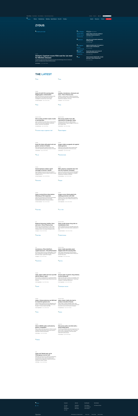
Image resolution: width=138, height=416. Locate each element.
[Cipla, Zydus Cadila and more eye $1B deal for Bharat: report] (38, 261)
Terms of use (87, 414)
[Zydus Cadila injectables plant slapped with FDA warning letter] (62, 235)
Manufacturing (61, 221)
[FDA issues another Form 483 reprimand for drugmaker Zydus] (59, 105)
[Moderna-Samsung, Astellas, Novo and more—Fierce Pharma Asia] (38, 210)
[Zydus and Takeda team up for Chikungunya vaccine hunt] (37, 340)
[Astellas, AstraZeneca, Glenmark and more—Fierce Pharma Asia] (59, 79)
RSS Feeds (77, 408)
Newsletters (77, 405)
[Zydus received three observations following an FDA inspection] (38, 180)
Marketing (60, 324)
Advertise (65, 406)
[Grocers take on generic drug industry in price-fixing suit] (60, 261)
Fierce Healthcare (87, 406)
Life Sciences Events (97, 405)
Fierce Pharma (87, 408)
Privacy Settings (100, 414)
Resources (76, 406)
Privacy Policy (94, 414)
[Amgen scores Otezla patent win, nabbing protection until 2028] (60, 180)
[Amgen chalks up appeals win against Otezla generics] (62, 130)
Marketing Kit (66, 408)
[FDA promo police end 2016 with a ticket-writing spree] (60, 312)
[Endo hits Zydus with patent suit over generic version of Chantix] (43, 130)
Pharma (36, 91)
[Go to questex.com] (38, 414)
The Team (65, 405)
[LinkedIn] (36, 405)
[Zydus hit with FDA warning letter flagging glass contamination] (36, 79)
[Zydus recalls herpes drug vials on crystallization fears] (61, 210)
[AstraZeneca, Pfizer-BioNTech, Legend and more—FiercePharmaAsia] (38, 235)
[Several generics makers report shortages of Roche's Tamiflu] (37, 155)
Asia (36, 221)
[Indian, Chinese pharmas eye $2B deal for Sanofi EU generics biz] (37, 286)
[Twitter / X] (38, 405)
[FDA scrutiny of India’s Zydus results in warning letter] (36, 105)
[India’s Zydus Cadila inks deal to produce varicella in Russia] (63, 286)
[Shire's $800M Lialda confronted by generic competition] (36, 312)
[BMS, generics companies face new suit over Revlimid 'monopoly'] (62, 155)
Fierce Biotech (86, 405)
